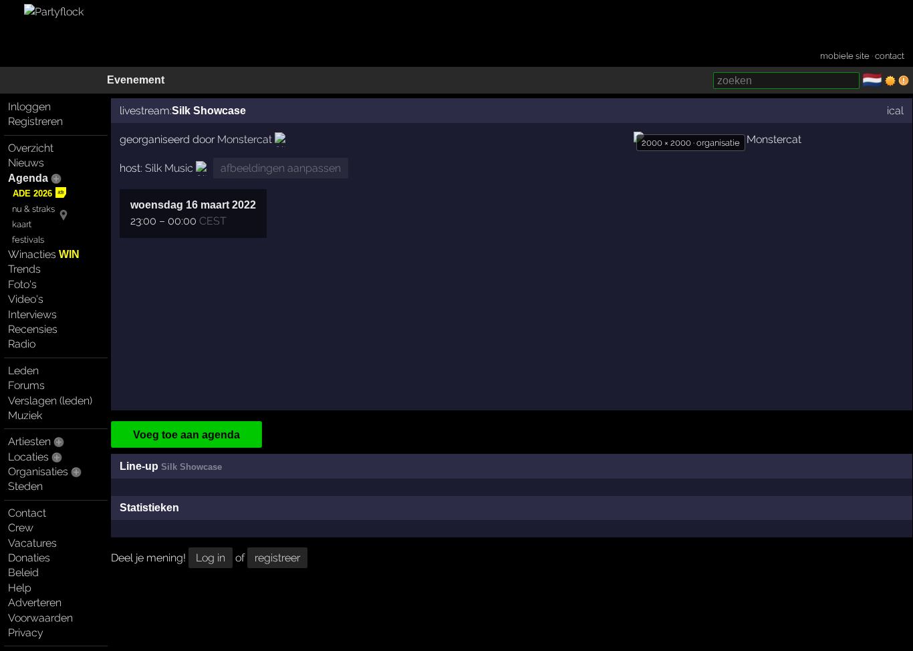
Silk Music (169, 168)
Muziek (25, 415)
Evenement (135, 80)
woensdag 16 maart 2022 (193, 205)
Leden (23, 370)
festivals (28, 240)
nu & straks (33, 209)
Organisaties (38, 471)
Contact (27, 513)
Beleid (23, 572)
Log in (210, 557)
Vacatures (32, 543)
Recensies (32, 329)
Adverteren (34, 602)
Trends (24, 269)
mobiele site (845, 56)
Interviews (32, 314)
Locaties (28, 456)
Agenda (28, 178)
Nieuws (26, 162)
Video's (25, 299)
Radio (21, 344)
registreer (277, 557)
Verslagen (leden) (50, 400)
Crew (20, 527)
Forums (26, 385)
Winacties (44, 254)
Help (19, 587)
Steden (25, 486)
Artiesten (29, 441)
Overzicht (30, 148)
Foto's (22, 284)
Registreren (35, 121)
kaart (21, 224)
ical (895, 110)
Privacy (25, 632)
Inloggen (29, 106)
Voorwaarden (40, 618)
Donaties (29, 557)
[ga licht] (890, 81)
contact (889, 56)
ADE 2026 (32, 193)
